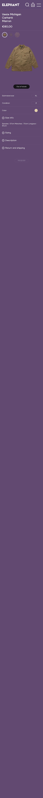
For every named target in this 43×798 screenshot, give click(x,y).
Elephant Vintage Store (10, 4)
